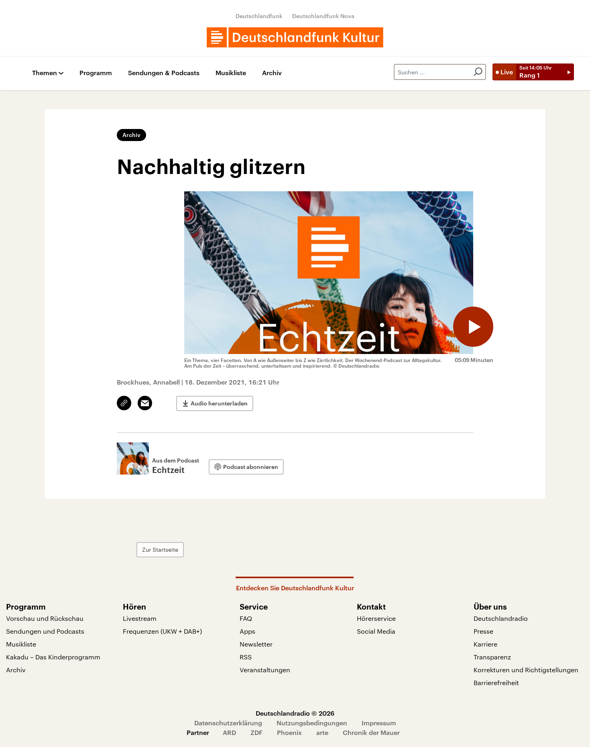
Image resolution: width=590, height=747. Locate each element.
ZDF (256, 732)
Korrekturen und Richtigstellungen (526, 669)
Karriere (485, 644)
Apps (247, 631)
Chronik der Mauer (371, 732)
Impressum (379, 723)
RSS (246, 657)
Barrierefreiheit (496, 682)
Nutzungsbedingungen (312, 723)
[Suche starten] (478, 72)
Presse (483, 631)
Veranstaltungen (265, 669)
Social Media (376, 631)
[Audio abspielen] (473, 327)
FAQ (246, 618)
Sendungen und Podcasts (45, 631)
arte (322, 732)
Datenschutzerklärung (228, 723)
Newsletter (256, 644)
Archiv (272, 73)
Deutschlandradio (501, 618)
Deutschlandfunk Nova (323, 15)
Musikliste (231, 73)
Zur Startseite (160, 549)
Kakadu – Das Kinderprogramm (53, 657)
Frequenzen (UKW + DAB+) (162, 631)
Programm (95, 73)
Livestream (140, 618)
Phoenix (289, 732)
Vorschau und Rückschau (44, 618)
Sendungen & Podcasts (163, 73)
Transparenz (492, 657)
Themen (44, 73)
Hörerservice (376, 618)
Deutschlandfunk (259, 15)
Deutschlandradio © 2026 (295, 713)
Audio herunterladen (219, 403)
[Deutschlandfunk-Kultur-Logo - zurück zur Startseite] (295, 37)
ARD (229, 732)
